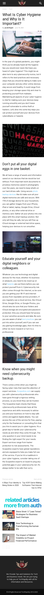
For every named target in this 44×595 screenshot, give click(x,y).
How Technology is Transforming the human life (27, 526)
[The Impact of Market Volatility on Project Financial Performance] (8, 538)
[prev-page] (4, 547)
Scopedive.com (23, 391)
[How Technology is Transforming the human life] (8, 526)
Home (4, 9)
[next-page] (7, 547)
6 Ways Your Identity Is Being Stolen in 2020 (11, 484)
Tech (10, 9)
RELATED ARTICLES (22, 499)
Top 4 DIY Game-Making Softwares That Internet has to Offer (32, 485)
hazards (10, 284)
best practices (28, 319)
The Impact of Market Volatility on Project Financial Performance (26, 538)
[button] (4, 3)
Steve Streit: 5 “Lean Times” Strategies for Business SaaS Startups (28, 514)
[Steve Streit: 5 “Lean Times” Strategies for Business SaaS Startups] (8, 514)
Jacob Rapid (9, 28)
